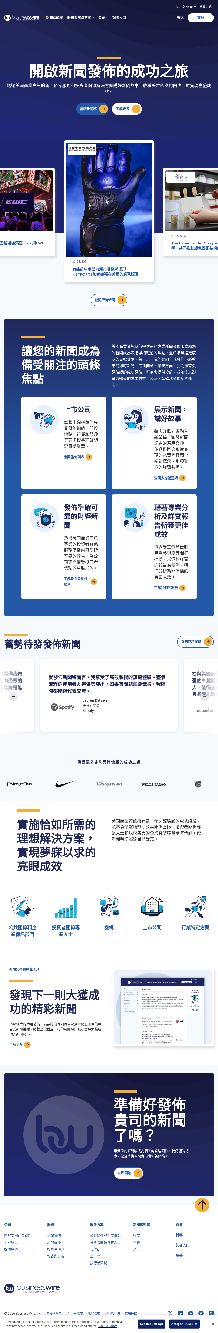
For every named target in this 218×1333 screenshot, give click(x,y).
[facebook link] (201, 1313)
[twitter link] (170, 1313)
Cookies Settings (151, 1324)
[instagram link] (211, 1313)
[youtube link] (190, 1313)
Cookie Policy (107, 1325)
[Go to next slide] (204, 696)
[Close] (213, 1324)
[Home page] (21, 18)
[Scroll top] (202, 1205)
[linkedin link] (180, 1313)
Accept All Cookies (184, 1324)
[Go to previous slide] (13, 696)
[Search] (176, 7)
